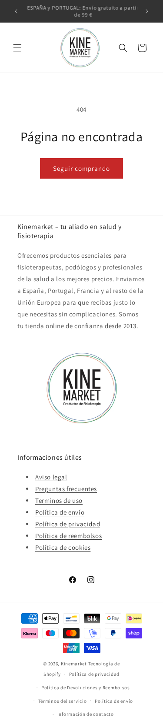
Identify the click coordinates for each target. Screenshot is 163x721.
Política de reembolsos (68, 536)
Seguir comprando (81, 168)
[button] (17, 47)
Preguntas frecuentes (66, 489)
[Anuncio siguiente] (146, 11)
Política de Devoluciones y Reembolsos (85, 687)
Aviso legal (51, 477)
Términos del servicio (62, 701)
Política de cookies (62, 547)
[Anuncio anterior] (16, 11)
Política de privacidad (67, 524)
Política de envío (59, 512)
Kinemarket (74, 664)
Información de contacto (85, 714)
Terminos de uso (59, 500)
